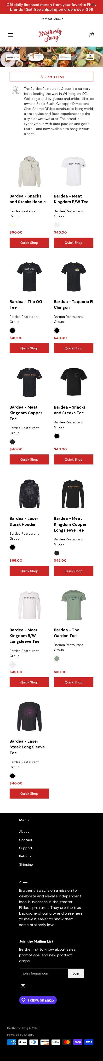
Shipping (26, 864)
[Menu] (10, 35)
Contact (46, 19)
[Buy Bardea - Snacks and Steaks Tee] (73, 382)
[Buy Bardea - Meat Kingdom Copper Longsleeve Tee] (73, 493)
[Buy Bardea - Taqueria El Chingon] (73, 277)
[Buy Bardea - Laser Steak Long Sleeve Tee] (29, 716)
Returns (25, 856)
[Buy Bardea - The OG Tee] (29, 277)
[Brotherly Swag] (50, 35)
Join (76, 973)
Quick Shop (29, 242)
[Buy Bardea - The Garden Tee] (73, 605)
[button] (92, 35)
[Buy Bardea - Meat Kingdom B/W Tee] (73, 171)
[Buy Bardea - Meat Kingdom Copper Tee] (29, 382)
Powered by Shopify (20, 1035)
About (58, 19)
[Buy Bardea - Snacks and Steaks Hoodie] (29, 171)
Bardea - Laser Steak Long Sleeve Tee (27, 747)
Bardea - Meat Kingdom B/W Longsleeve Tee (25, 636)
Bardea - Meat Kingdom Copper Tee (26, 413)
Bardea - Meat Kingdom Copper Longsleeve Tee (70, 524)
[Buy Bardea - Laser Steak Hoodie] (29, 493)
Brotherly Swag (17, 1028)
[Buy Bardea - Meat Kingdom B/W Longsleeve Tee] (29, 605)
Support (25, 848)
